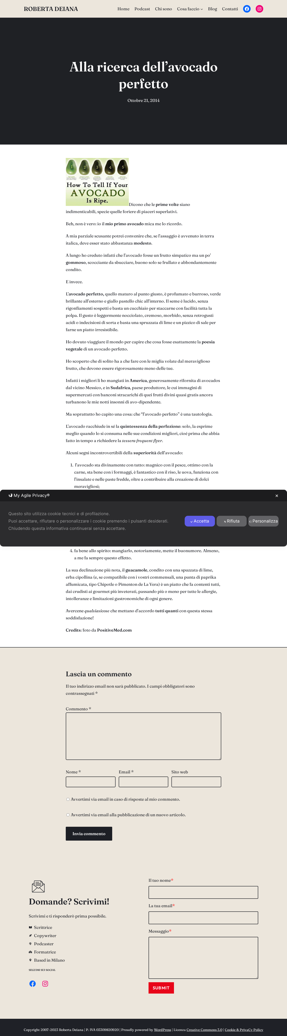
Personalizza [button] (265, 521)
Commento (78, 708)
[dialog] (143, 518)
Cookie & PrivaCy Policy (244, 1030)
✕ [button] (277, 495)
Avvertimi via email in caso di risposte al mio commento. (125, 799)
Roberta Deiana (51, 8)
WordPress (162, 1030)
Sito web (179, 771)
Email (126, 771)
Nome (73, 771)
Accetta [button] (201, 521)
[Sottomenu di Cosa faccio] (201, 9)
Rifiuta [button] (233, 521)
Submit (161, 987)
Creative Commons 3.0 (204, 1030)
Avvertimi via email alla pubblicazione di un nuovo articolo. (128, 814)
